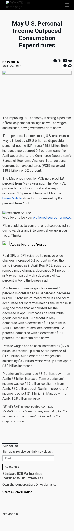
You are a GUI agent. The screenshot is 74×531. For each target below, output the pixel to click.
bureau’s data (12, 198)
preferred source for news (52, 217)
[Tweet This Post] (60, 61)
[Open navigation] (67, 5)
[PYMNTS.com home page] (20, 5)
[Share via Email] (69, 61)
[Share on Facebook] (55, 61)
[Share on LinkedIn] (64, 61)
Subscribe (12, 466)
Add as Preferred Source (28, 244)
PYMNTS (13, 62)
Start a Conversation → (19, 492)
